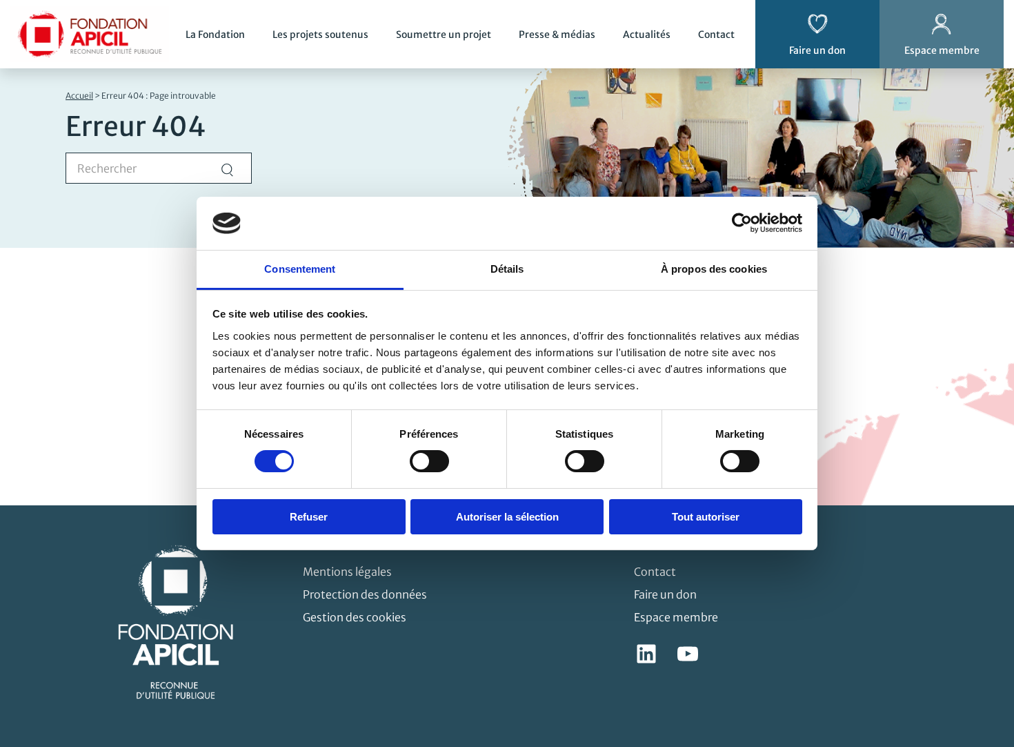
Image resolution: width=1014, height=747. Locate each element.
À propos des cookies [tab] (714, 269)
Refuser (309, 517)
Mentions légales (347, 572)
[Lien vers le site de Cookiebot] (742, 223)
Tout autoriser (705, 517)
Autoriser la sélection (507, 517)
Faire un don (665, 594)
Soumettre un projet (443, 34)
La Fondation (215, 34)
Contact (716, 34)
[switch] (429, 461)
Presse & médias (557, 34)
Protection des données (365, 594)
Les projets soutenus (320, 34)
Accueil (79, 95)
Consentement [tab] (299, 269)
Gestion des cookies (354, 617)
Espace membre (676, 617)
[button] (983, 664)
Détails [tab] (507, 269)
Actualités (646, 34)
